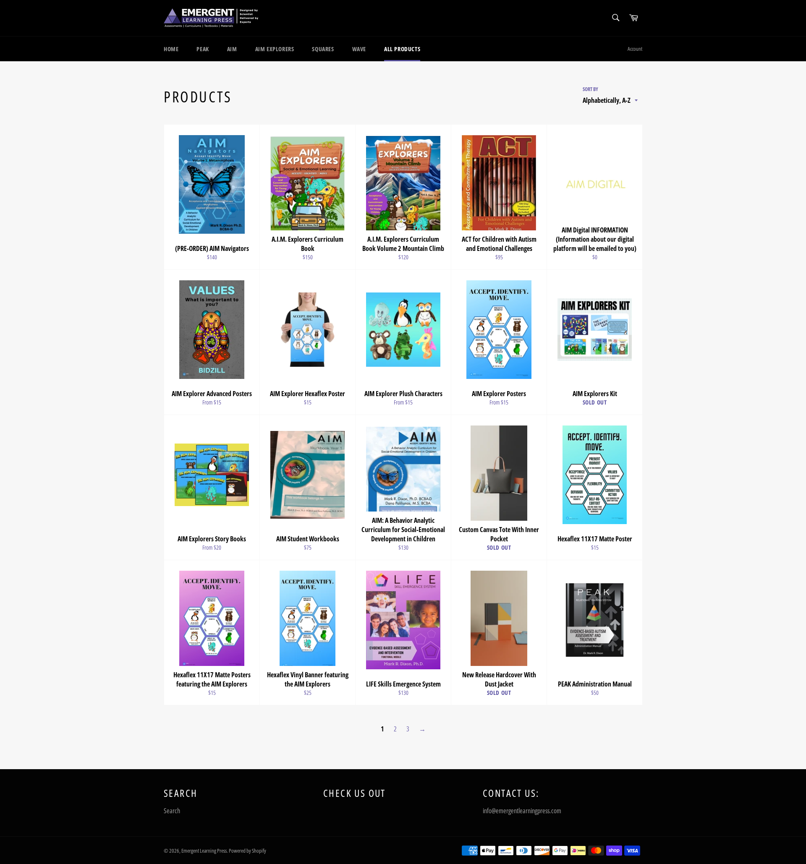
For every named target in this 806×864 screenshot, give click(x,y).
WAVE (359, 49)
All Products (402, 49)
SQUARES (323, 49)
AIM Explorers (274, 49)
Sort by (590, 89)
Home (171, 49)
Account (635, 48)
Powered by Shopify (247, 850)
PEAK (202, 49)
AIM (232, 49)
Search (172, 810)
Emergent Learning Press (204, 850)
